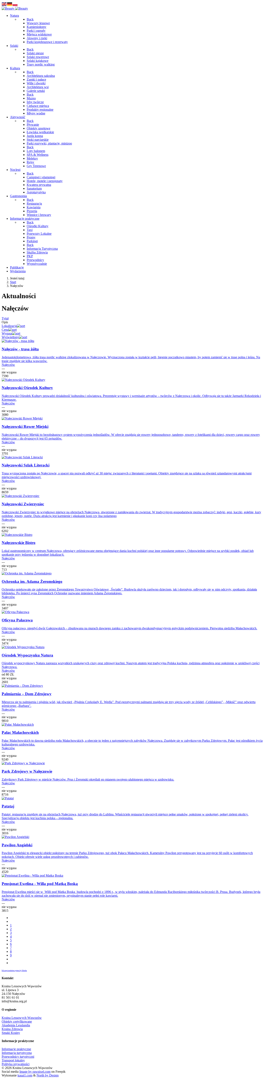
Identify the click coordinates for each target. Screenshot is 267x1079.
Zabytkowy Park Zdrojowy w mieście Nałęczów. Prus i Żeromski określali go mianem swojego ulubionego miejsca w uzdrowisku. (88, 779)
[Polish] (15, 4)
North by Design (48, 1075)
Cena (5, 329)
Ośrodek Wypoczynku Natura (27, 655)
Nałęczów (8, 364)
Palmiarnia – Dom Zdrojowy (27, 694)
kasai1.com (25, 1075)
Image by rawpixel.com (34, 1071)
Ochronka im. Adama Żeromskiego (32, 581)
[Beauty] (15, 8)
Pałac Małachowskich (20, 732)
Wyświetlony (10, 337)
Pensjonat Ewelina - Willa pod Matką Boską (40, 883)
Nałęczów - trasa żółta (20, 349)
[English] (4, 4)
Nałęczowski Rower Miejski (25, 426)
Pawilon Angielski (17, 845)
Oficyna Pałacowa (17, 620)
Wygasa (7, 333)
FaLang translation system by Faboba (14, 970)
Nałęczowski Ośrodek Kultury (27, 387)
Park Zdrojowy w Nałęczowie (27, 771)
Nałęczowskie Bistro (18, 542)
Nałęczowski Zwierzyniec (23, 504)
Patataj (8, 806)
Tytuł (5, 318)
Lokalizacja (9, 326)
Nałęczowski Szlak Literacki (25, 465)
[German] (10, 4)
